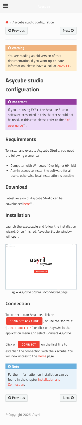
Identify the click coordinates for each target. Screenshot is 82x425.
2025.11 (63, 65)
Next (67, 30)
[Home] (7, 22)
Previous (18, 30)
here (26, 203)
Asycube (44, 6)
